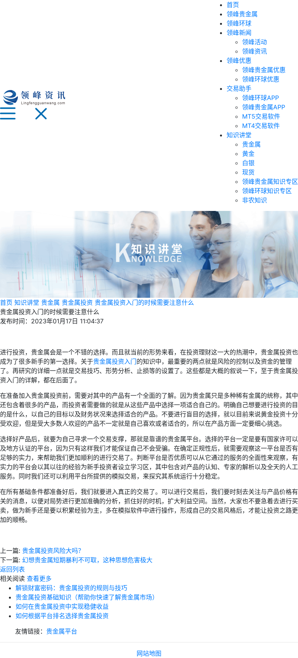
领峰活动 (254, 42)
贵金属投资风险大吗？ (53, 550)
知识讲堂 (239, 135)
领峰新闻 (239, 32)
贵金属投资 (77, 302)
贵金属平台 (61, 631)
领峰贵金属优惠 (264, 70)
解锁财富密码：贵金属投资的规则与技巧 (71, 588)
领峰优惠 (239, 60)
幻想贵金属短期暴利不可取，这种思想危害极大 (87, 560)
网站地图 (149, 653)
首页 (233, 5)
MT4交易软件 (261, 126)
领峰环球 (239, 23)
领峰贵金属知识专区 (270, 181)
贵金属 (251, 144)
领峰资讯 (254, 51)
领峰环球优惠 (260, 79)
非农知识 (254, 200)
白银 (248, 163)
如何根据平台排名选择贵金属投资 (62, 616)
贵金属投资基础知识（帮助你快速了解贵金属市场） (87, 597)
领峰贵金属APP (263, 107)
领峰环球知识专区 (267, 191)
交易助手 (239, 88)
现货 (248, 172)
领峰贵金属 (242, 14)
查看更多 (39, 578)
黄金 (248, 153)
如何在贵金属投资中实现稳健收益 (62, 606)
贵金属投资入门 (115, 361)
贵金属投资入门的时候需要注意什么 (144, 302)
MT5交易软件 (261, 116)
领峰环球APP (260, 98)
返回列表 (12, 569)
